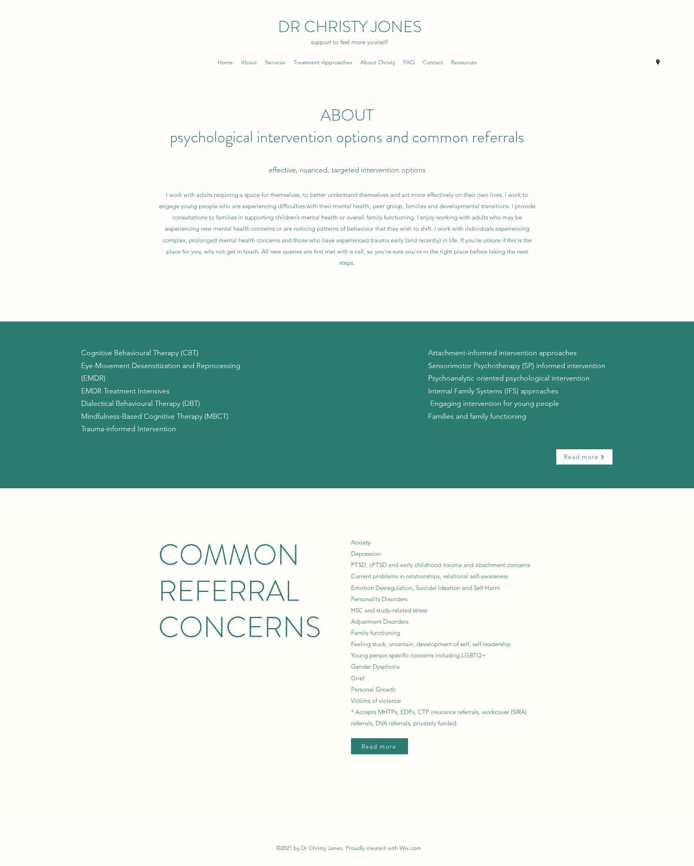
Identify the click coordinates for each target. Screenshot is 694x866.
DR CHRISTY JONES (350, 26)
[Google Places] (658, 62)
